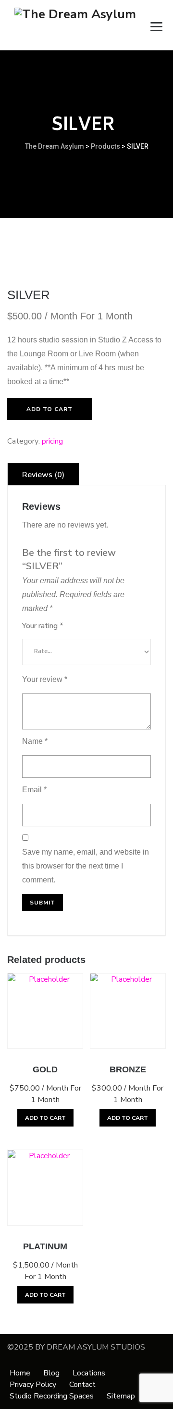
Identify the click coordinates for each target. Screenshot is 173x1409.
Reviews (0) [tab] (43, 475)
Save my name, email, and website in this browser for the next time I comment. (85, 866)
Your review (44, 679)
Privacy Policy (33, 1384)
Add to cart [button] (45, 1118)
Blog (51, 1373)
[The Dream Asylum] (75, 25)
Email (34, 790)
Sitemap (121, 1396)
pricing (52, 441)
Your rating (42, 626)
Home (20, 1373)
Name (35, 741)
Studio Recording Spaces (52, 1396)
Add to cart (49, 409)
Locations (89, 1373)
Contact (82, 1384)
